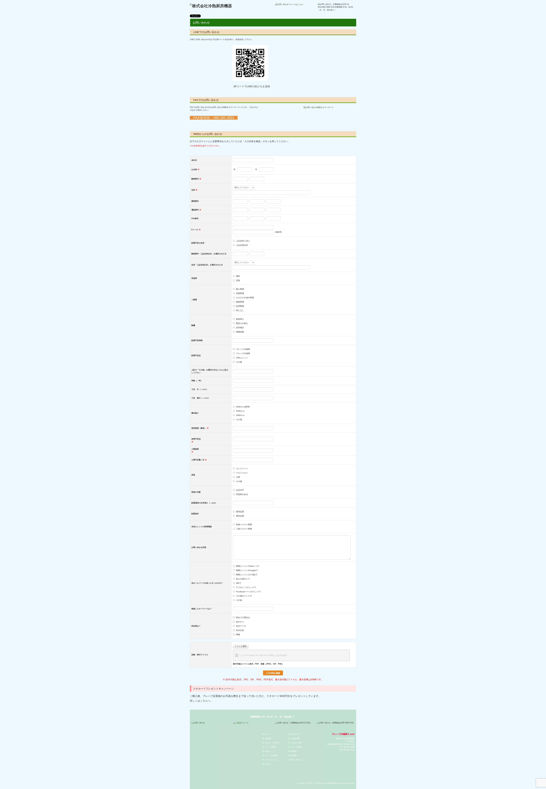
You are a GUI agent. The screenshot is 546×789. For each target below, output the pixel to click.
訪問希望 (240, 306)
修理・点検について (298, 760)
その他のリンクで (244, 596)
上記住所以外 (242, 245)
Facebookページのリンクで (248, 591)
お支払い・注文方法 (272, 743)
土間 (238, 477)
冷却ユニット (242, 358)
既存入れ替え (242, 323)
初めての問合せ (243, 617)
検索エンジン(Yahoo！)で (247, 566)
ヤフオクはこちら (271, 760)
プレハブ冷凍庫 (243, 353)
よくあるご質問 (296, 743)
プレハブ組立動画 (271, 755)
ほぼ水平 (240, 490)
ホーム (267, 734)
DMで (238, 583)
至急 (238, 280)
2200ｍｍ (240, 411)
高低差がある (242, 494)
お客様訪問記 (295, 738)
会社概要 (268, 738)
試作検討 (240, 327)
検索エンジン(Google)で (247, 570)
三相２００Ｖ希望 (244, 529)
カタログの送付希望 (245, 297)
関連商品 (294, 751)
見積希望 (240, 293)
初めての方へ (295, 734)
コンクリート (242, 468)
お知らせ (268, 764)
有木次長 (240, 630)
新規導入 (240, 319)
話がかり (240, 622)
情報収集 (240, 332)
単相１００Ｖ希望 (244, 524)
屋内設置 (240, 511)
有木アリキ (241, 626)
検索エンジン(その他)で (246, 574)
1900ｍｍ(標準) (244, 407)
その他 (239, 362)
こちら (204, 700)
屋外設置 (240, 516)
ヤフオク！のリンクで (246, 587)
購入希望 (240, 289)
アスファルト (242, 473)
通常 (238, 276)
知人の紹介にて (243, 579)
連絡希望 (240, 302)
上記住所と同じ (243, 241)
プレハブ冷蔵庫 (243, 349)
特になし (240, 310)
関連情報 (294, 755)
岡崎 (238, 634)
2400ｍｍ (240, 415)
